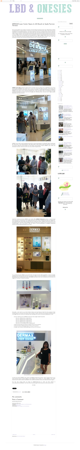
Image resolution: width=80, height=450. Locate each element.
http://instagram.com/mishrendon (23, 406)
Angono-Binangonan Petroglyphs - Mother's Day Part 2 (68, 143)
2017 (60, 77)
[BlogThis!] (26, 392)
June (59, 89)
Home (34, 434)
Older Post (53, 434)
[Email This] (24, 392)
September (60, 85)
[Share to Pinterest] (29, 392)
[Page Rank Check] (65, 170)
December (60, 81)
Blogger (45, 445)
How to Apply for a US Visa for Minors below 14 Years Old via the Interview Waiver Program (68, 107)
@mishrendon (18, 405)
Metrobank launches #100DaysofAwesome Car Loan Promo (68, 129)
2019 (60, 74)
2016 (60, 78)
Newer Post (14, 434)
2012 (60, 100)
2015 (60, 80)
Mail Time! (65, 122)
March (60, 93)
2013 (60, 99)
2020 (60, 73)
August (60, 86)
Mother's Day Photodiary (68, 136)
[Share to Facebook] (28, 392)
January (60, 96)
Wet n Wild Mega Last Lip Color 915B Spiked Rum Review (68, 151)
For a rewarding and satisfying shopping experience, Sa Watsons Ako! (68, 115)
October (60, 84)
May (59, 90)
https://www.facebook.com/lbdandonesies (23, 404)
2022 (60, 70)
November (60, 82)
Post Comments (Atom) (21, 436)
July (59, 88)
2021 (60, 71)
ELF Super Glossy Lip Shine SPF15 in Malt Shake (68, 158)
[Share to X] (27, 392)
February (60, 94)
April (59, 92)
